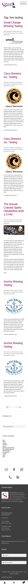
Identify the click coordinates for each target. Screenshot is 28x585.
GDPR (16, 573)
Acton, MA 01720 (6, 514)
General (4, 443)
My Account (4, 582)
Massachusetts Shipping (8, 447)
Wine (4, 456)
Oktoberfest (6, 223)
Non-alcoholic (6, 452)
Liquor (4, 446)
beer (7, 82)
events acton (7, 221)
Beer (4, 440)
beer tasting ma (18, 82)
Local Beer (20, 33)
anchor (8, 290)
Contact (21, 501)
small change (7, 34)
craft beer (20, 84)
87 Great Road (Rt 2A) (7, 513)
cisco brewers (7, 84)
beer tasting (9, 31)
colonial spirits (15, 31)
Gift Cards (5, 444)
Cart (21, 581)
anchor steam (13, 290)
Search (14, 582)
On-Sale (4, 453)
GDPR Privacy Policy (7, 577)
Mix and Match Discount (8, 449)
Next (20, 407)
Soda (4, 455)
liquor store (14, 33)
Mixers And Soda (6, 450)
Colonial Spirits (13, 492)
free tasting (9, 33)
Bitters (4, 441)
